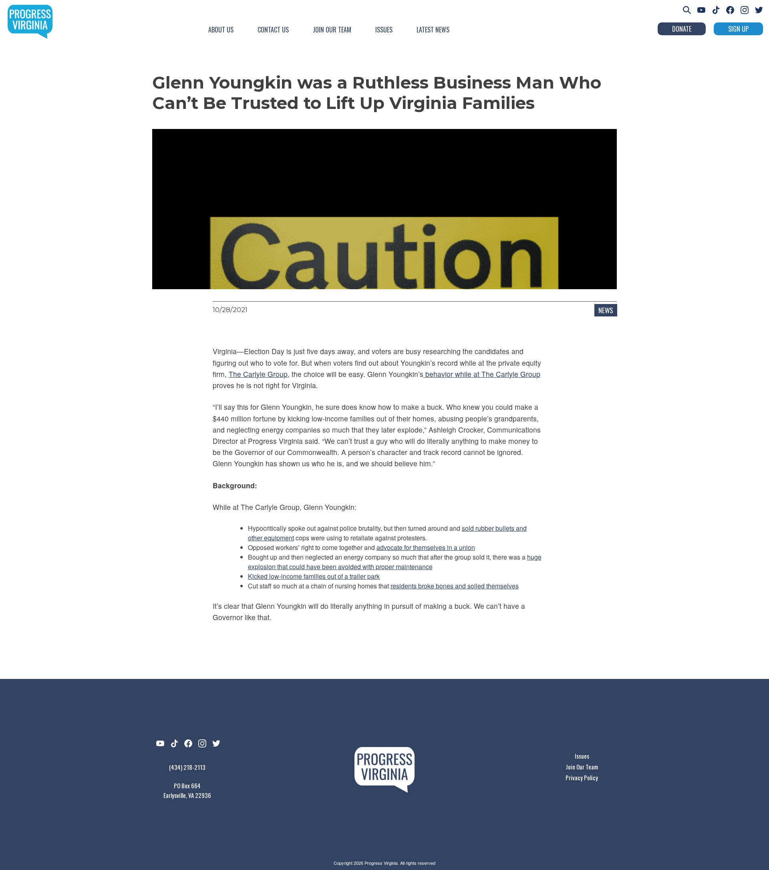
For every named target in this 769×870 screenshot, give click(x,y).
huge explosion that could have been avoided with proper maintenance (395, 561)
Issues (384, 29)
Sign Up (738, 29)
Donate (681, 29)
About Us (221, 29)
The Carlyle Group (258, 374)
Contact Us (273, 29)
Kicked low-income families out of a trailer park (314, 576)
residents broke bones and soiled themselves (455, 585)
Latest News (433, 29)
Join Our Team (332, 29)
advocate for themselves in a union (425, 547)
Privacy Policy (582, 777)
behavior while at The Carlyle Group (481, 374)
